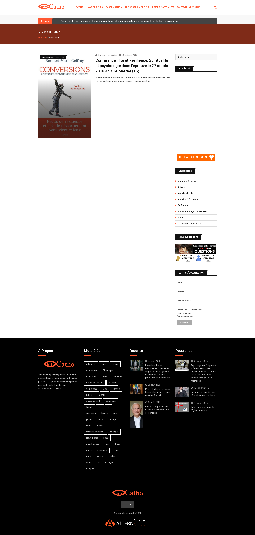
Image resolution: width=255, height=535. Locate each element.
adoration (90, 364)
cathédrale (91, 376)
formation (91, 413)
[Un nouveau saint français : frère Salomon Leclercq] (182, 392)
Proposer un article (137, 7)
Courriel (180, 283)
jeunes (89, 419)
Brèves (181, 187)
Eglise (89, 395)
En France (182, 205)
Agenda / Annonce (187, 181)
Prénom (180, 292)
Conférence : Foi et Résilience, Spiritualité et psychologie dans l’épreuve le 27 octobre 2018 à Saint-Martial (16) (133, 65)
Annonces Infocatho (107, 55)
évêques (90, 468)
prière (89, 450)
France (104, 413)
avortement (91, 370)
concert (112, 382)
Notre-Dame (92, 438)
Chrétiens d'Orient (94, 382)
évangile (109, 462)
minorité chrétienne (95, 432)
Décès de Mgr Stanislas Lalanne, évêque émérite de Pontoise (157, 409)
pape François (92, 444)
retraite (116, 450)
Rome (180, 217)
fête (115, 413)
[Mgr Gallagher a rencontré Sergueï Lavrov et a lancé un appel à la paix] (136, 389)
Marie (89, 425)
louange (112, 419)
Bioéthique (108, 370)
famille (89, 407)
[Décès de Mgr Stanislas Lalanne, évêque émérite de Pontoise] (136, 414)
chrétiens (117, 376)
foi (109, 407)
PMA (117, 444)
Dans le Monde (185, 193)
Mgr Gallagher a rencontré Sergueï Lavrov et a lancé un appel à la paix (157, 392)
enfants (101, 395)
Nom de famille (184, 301)
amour (115, 364)
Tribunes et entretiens (189, 223)
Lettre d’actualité (163, 7)
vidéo (88, 462)
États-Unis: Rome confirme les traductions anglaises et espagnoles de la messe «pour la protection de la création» (119, 21)
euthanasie (111, 401)
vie (98, 462)
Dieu (105, 389)
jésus (100, 419)
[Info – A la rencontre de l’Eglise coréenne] (182, 407)
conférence (91, 389)
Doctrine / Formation (188, 199)
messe (100, 425)
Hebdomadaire (186, 316)
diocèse (116, 389)
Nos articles (95, 7)
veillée (113, 456)
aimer (103, 364)
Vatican (100, 456)
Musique (114, 432)
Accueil (80, 7)
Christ (104, 376)
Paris (107, 444)
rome (88, 456)
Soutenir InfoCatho (188, 7)
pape (105, 438)
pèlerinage (102, 450)
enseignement (93, 401)
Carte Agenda (114, 7)
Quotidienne (185, 313)
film (100, 407)
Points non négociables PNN (192, 211)
